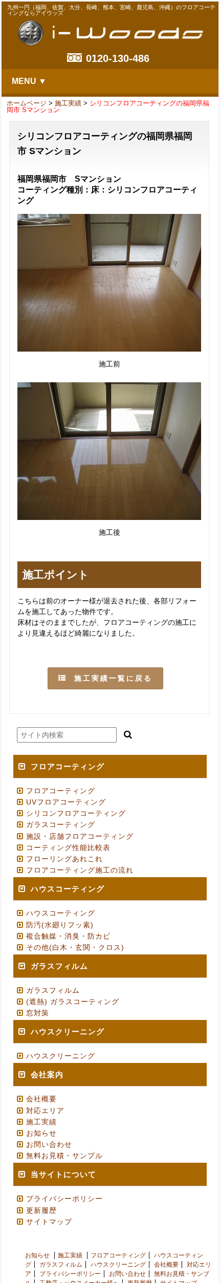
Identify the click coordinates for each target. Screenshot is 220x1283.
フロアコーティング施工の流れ (80, 870)
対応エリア (45, 1110)
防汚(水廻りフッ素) (60, 925)
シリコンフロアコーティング (76, 813)
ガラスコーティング (60, 824)
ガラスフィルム (53, 990)
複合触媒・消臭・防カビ (68, 936)
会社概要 (41, 1099)
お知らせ (41, 1133)
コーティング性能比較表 (68, 847)
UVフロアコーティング (66, 802)
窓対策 (37, 1013)
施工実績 (68, 103)
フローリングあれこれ (64, 859)
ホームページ (27, 103)
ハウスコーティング (60, 913)
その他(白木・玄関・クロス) (75, 947)
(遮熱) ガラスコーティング (72, 1001)
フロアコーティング (60, 791)
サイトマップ (49, 1221)
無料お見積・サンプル (64, 1155)
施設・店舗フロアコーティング (80, 836)
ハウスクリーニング (60, 1056)
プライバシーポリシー (64, 1198)
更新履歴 (41, 1210)
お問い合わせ (49, 1144)
